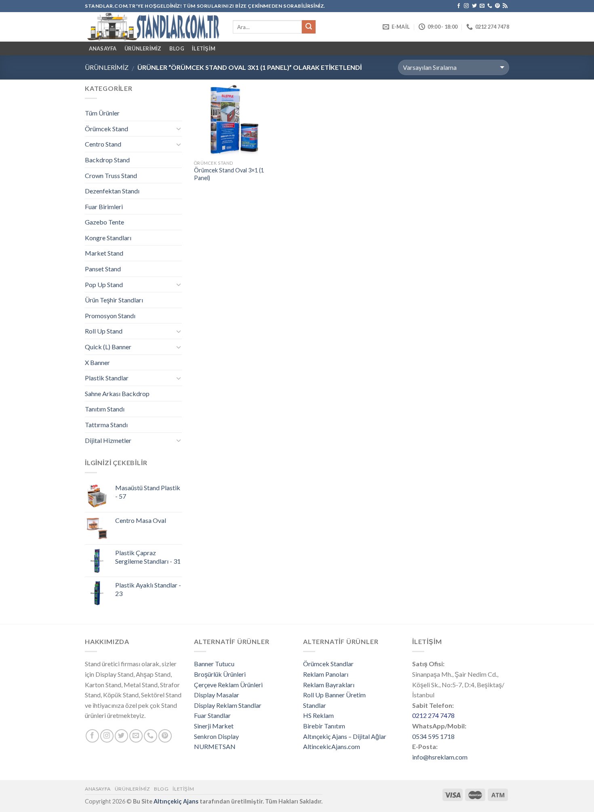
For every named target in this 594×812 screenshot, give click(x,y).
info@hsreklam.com (440, 757)
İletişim (203, 48)
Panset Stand (103, 269)
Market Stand (104, 253)
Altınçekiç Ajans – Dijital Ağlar (344, 736)
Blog (176, 48)
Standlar (314, 705)
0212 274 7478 (433, 715)
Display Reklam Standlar (227, 705)
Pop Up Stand (104, 284)
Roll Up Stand (103, 331)
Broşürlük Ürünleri (220, 674)
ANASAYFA (103, 48)
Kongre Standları (108, 237)
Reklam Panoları (325, 674)
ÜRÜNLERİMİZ (143, 48)
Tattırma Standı (106, 424)
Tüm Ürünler (102, 113)
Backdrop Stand (107, 160)
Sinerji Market (214, 726)
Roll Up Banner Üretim (334, 695)
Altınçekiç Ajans (176, 801)
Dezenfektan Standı (112, 191)
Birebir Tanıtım (324, 726)
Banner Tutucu (214, 663)
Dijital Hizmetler (108, 440)
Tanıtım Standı (104, 409)
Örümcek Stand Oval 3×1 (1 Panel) (229, 174)
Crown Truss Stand (111, 175)
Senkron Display (216, 736)
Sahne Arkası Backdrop (117, 393)
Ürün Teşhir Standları (114, 300)
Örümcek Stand (106, 128)
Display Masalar (216, 695)
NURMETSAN (215, 746)
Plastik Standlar (106, 378)
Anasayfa (98, 789)
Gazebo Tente (104, 222)
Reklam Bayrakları (328, 684)
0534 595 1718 (433, 736)
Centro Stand (103, 144)
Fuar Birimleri (104, 206)
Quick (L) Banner (108, 346)
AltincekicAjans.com (331, 746)
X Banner (97, 362)
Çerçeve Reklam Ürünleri (228, 684)
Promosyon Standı (110, 315)
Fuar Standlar (212, 715)
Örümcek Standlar (328, 663)
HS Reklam (318, 715)
